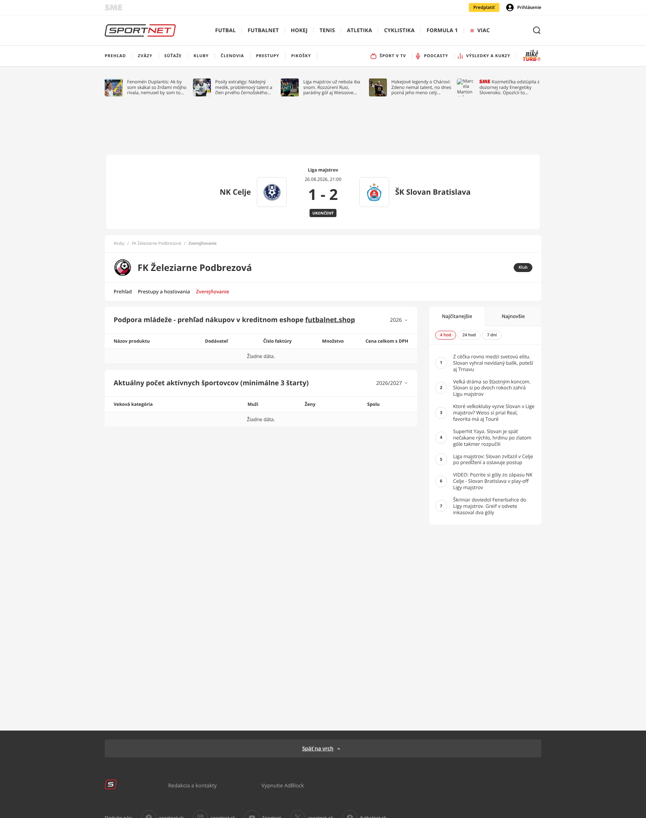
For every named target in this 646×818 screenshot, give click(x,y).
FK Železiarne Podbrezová (156, 243)
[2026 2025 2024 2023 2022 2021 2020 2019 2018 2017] (399, 320)
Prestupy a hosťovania (164, 291)
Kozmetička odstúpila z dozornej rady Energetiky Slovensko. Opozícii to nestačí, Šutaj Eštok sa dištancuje (509, 87)
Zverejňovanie (212, 291)
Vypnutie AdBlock (282, 785)
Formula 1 (442, 30)
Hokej (299, 30)
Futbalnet (263, 30)
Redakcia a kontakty (192, 785)
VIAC (483, 30)
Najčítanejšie (457, 316)
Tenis (327, 30)
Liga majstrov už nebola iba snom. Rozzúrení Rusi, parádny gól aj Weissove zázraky (331, 87)
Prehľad (123, 291)
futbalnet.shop (330, 319)
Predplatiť (484, 7)
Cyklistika (399, 30)
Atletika (359, 30)
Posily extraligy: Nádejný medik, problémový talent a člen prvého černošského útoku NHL (244, 87)
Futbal (225, 30)
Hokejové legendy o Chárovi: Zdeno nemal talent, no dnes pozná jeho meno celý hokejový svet (421, 87)
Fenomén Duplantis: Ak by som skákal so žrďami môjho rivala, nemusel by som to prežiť (157, 87)
